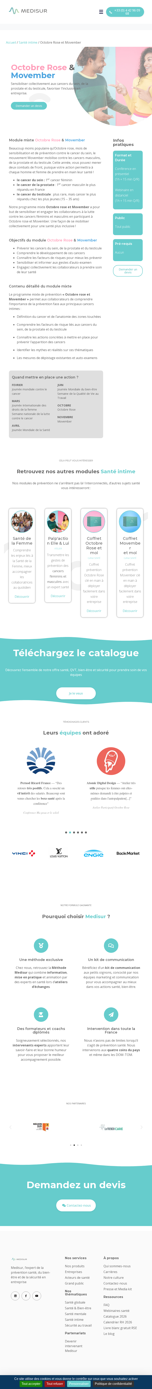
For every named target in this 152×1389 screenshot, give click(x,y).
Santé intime (28, 42)
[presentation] (66, 832)
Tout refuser (55, 1383)
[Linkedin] (15, 1295)
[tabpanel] (41, 787)
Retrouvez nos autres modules (76, 471)
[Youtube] (36, 1295)
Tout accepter (31, 1383)
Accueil (11, 42)
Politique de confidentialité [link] (113, 1383)
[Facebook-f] (26, 1295)
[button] (10, 1127)
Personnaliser (79, 1383)
